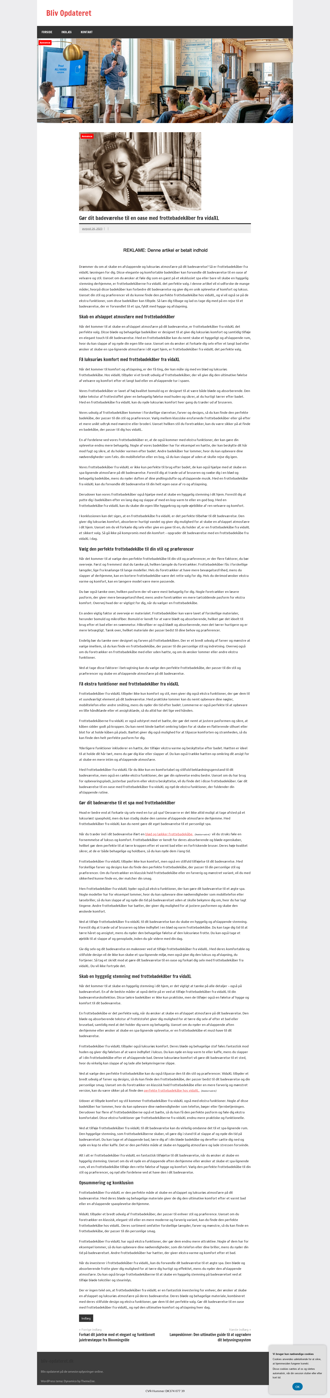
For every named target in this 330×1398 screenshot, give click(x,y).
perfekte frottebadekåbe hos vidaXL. (172, 1090)
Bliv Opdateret (68, 12)
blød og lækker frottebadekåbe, (169, 834)
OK (297, 1386)
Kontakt (87, 32)
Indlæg (66, 32)
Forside (47, 32)
